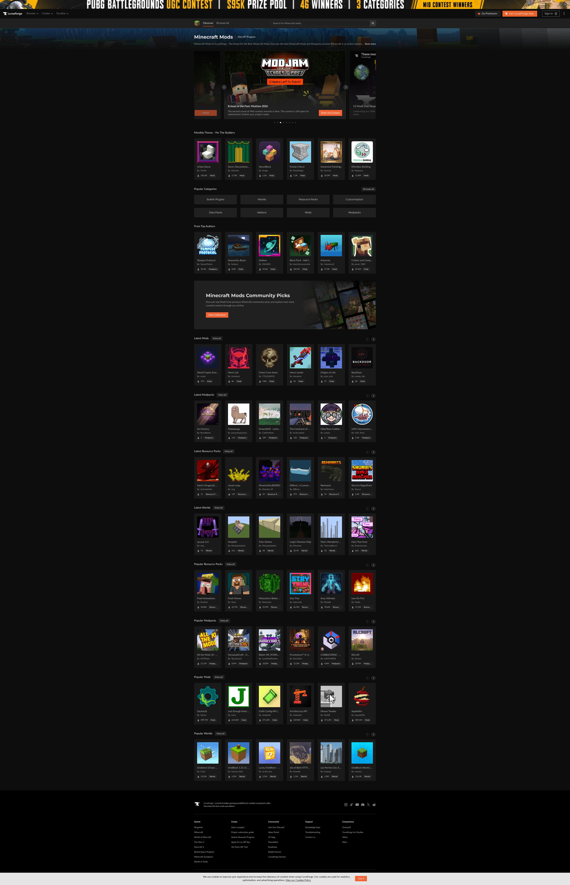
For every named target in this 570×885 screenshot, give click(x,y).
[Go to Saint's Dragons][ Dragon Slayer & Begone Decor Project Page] (207, 478)
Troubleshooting (312, 832)
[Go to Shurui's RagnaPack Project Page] (362, 478)
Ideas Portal (273, 832)
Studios (60, 13)
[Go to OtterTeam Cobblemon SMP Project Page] (331, 421)
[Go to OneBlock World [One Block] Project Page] (362, 760)
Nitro (344, 842)
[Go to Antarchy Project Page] (331, 253)
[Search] (373, 23)
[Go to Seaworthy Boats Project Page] (238, 253)
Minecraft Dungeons (203, 857)
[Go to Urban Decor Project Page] (207, 159)
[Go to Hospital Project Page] (238, 534)
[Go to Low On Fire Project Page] (362, 590)
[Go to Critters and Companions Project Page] (362, 253)
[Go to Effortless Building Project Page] (362, 159)
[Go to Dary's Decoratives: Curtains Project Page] (238, 159)
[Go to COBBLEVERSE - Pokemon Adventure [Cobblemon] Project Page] (331, 647)
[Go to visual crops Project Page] (238, 478)
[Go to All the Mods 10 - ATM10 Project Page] (207, 647)
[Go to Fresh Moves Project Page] (238, 590)
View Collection (322, 113)
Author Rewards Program (242, 837)
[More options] (564, 14)
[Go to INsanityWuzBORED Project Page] (269, 478)
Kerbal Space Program (204, 852)
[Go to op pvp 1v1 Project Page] (207, 534)
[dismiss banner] (565, 4)
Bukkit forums (274, 852)
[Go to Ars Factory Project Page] (207, 421)
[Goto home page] (13, 13)
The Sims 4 (199, 842)
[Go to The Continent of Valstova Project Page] (300, 421)
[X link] (368, 804)
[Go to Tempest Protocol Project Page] (207, 253)
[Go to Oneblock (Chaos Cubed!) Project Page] (207, 760)
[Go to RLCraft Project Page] (362, 647)
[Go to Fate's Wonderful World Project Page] (331, 534)
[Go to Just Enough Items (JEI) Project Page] (238, 703)
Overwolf (346, 827)
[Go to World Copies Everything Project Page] (207, 365)
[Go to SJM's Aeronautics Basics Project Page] (362, 421)
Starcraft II (199, 847)
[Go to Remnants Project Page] (331, 478)
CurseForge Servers (277, 857)
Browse (30, 13)
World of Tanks (201, 862)
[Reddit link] (374, 804)
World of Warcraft (202, 837)
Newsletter (273, 842)
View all (217, 338)
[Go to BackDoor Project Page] (362, 365)
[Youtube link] (357, 804)
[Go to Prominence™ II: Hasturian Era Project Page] (300, 647)
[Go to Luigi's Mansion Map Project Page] (300, 534)
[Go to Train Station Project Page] (269, 534)
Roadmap (272, 847)
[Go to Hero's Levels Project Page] (300, 365)
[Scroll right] (373, 339)
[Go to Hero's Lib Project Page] (238, 365)
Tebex (344, 837)
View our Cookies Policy (298, 880)
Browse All (222, 23)
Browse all (368, 189)
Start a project (237, 827)
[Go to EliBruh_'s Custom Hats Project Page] (300, 478)
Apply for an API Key (240, 842)
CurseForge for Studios (352, 832)
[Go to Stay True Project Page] (300, 590)
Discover (208, 23)
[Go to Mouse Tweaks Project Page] (331, 703)
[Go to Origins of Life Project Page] (331, 365)
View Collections (217, 315)
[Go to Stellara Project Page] (269, 253)
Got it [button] (361, 878)
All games (198, 827)
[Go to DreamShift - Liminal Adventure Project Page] (269, 421)
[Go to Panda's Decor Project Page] (300, 159)
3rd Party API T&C (239, 847)
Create (46, 13)
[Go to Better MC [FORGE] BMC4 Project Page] (269, 647)
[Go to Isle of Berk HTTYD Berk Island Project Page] (300, 760)
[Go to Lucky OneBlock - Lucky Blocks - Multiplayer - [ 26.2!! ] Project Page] (269, 760)
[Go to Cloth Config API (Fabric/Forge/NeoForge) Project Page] (269, 703)
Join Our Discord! (276, 827)
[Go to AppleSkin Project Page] (362, 703)
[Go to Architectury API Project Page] (300, 703)
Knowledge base (312, 827)
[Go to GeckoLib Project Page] (207, 703)
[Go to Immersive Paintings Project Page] (331, 159)
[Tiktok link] (351, 804)
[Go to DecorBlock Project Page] (269, 159)
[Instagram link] (346, 804)
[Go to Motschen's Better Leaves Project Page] (269, 590)
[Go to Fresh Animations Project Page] (207, 590)
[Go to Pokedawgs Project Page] (238, 421)
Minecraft (198, 832)
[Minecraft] (197, 23)
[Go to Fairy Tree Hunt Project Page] (362, 534)
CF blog (271, 837)
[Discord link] (363, 804)
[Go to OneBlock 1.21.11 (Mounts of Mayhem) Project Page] (238, 760)
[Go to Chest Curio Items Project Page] (269, 365)
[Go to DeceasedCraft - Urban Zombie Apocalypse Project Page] (238, 647)
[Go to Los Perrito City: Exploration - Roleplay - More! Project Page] (331, 760)
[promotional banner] (285, 4)
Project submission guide (242, 832)
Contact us (310, 837)
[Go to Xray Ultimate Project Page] (331, 590)
